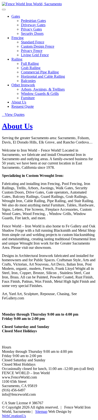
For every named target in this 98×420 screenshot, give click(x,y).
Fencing (17, 38)
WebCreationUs (14, 416)
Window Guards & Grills (40, 94)
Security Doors (32, 33)
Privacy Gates (31, 29)
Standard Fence (32, 42)
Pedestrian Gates (33, 21)
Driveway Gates (33, 25)
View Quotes (13, 115)
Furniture (28, 98)
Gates (15, 16)
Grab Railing (30, 68)
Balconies (28, 81)
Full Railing (30, 63)
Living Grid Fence (35, 55)
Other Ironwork (23, 85)
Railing (16, 59)
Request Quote (22, 106)
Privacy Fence (31, 51)
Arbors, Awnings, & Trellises (43, 89)
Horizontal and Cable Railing (43, 76)
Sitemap (41, 412)
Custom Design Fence (37, 46)
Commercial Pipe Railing (40, 72)
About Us (18, 102)
